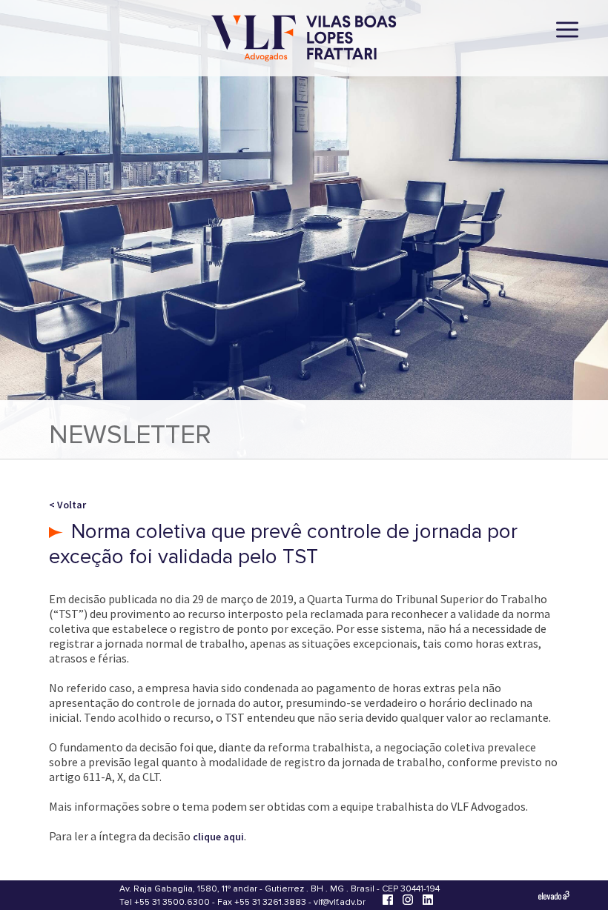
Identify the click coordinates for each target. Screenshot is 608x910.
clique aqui (218, 836)
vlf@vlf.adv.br (340, 902)
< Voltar (67, 504)
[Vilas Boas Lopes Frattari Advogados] (304, 39)
